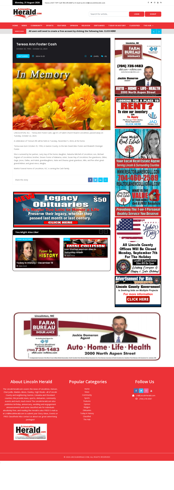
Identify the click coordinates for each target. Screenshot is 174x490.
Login (136, 14)
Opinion (74, 25)
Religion (86, 25)
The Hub (147, 25)
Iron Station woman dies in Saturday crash (80, 251)
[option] (38, 253)
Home (15, 25)
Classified (134, 25)
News (24, 25)
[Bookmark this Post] (86, 56)
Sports (49, 25)
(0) (106, 56)
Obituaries (99, 25)
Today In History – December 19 (34, 262)
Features (61, 25)
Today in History (117, 25)
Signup (153, 14)
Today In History (24, 239)
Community (36, 25)
